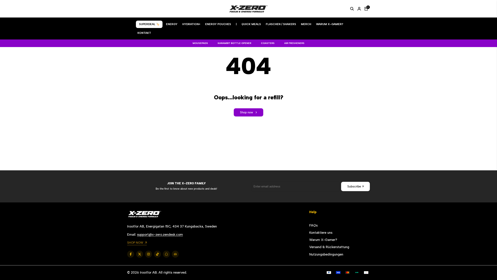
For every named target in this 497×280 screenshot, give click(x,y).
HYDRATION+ (191, 24)
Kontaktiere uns (320, 232)
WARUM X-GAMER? (329, 24)
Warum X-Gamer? (323, 240)
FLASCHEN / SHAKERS (281, 24)
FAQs (313, 225)
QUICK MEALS (251, 24)
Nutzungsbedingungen (326, 254)
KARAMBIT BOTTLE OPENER (234, 43)
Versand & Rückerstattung (329, 247)
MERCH (306, 24)
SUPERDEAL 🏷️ (149, 24)
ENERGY (171, 24)
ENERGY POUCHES (218, 24)
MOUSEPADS (200, 43)
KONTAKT (144, 33)
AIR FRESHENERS (294, 43)
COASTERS (268, 43)
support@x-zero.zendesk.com (160, 234)
